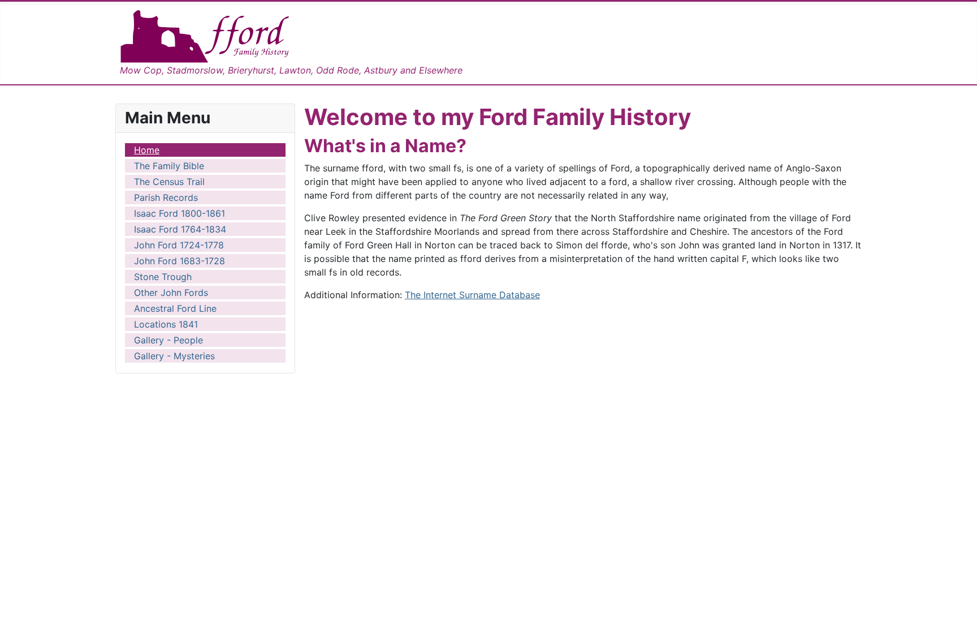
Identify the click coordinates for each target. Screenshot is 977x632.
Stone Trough (163, 276)
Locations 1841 (166, 324)
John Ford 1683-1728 (179, 260)
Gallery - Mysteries (174, 356)
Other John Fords (171, 292)
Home (146, 150)
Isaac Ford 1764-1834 (180, 229)
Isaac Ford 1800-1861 (179, 213)
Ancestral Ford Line (175, 308)
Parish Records (166, 197)
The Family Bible (169, 165)
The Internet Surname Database (472, 294)
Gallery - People (168, 340)
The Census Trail (169, 181)
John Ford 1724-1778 (179, 245)
